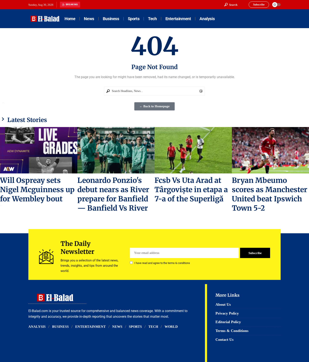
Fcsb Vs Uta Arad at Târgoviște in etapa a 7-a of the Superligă (191, 189)
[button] (230, 4)
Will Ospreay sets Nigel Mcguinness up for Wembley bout (37, 189)
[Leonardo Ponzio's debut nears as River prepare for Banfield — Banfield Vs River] (116, 150)
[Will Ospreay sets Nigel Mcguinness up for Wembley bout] (38, 150)
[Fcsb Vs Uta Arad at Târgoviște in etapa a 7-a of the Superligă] (193, 150)
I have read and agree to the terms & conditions (162, 263)
